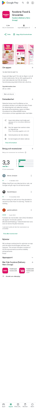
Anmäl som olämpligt (11, 276)
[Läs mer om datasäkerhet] (11, 142)
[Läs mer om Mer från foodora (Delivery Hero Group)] (32, 262)
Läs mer (10, 122)
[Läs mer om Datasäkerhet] (32, 99)
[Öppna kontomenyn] (32, 2)
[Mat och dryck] (8, 94)
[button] (29, 27)
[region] (18, 26)
